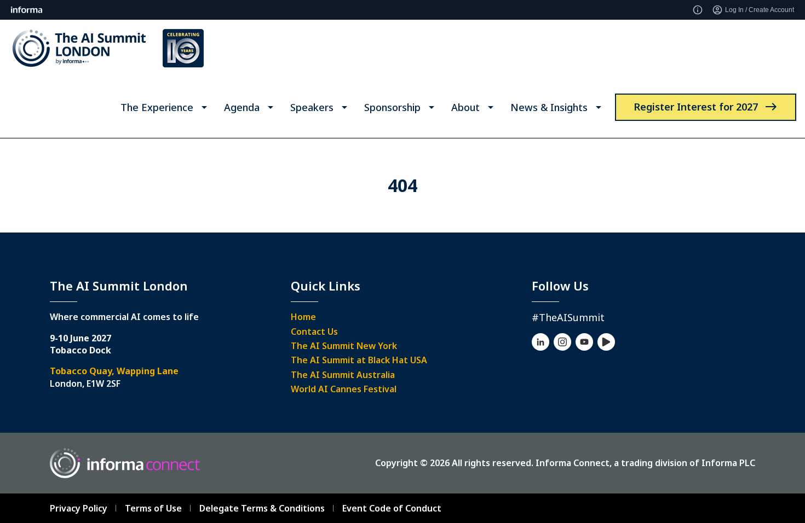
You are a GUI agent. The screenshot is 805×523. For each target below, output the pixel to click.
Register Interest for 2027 (696, 106)
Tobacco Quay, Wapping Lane (114, 371)
